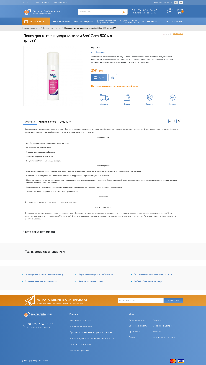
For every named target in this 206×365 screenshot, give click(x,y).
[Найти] (124, 12)
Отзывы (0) (178, 34)
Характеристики (48, 122)
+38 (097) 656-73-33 (39, 324)
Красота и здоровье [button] (173, 21)
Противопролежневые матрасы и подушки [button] (106, 21)
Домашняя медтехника (81, 345)
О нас (36, 3)
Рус (176, 2)
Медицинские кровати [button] (83, 21)
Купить (101, 78)
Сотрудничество (137, 320)
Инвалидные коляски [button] (61, 21)
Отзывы (65, 122)
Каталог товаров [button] (37, 21)
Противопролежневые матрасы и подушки (91, 332)
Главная (26, 3)
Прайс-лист (135, 332)
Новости (157, 332)
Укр (181, 2)
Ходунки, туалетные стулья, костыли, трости (92, 338)
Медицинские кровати (81, 326)
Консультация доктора (164, 337)
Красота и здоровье (80, 351)
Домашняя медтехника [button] (150, 21)
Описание (30, 122)
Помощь (45, 3)
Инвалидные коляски (80, 320)
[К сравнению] (112, 77)
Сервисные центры (162, 326)
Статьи (132, 337)
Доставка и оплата (61, 3)
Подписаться (173, 300)
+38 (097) (143, 10)
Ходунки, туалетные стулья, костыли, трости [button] (128, 21)
